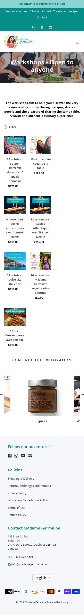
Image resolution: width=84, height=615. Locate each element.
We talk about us (16, 11)
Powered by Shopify (57, 602)
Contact (42, 17)
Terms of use (16, 508)
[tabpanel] (42, 399)
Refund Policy (17, 515)
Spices (42, 421)
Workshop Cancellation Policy (28, 500)
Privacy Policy (17, 493)
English (41, 578)
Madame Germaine (35, 602)
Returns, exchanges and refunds (29, 486)
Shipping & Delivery (21, 478)
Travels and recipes (66, 11)
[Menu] (77, 41)
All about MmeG (40, 11)
